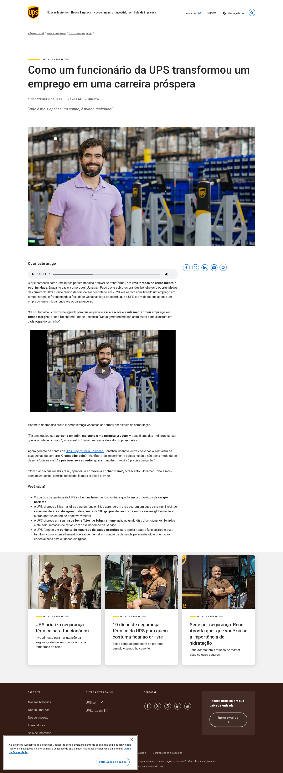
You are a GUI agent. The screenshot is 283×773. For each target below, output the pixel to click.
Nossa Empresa (81, 12)
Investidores (124, 12)
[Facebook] (148, 708)
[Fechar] (131, 739)
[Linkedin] (178, 708)
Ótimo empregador (80, 33)
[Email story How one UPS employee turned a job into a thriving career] (214, 267)
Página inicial (36, 33)
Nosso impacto (103, 12)
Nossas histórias (58, 12)
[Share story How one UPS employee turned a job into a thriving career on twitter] (195, 267)
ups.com (195, 13)
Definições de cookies (113, 761)
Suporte (213, 13)
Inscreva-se (228, 717)
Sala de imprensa (145, 12)
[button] (252, 12)
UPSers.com (96, 711)
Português (234, 13)
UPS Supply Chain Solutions (84, 451)
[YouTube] (188, 708)
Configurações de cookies (167, 752)
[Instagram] (168, 708)
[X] (158, 708)
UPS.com (94, 702)
